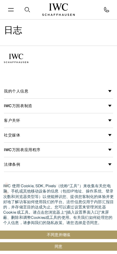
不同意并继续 (58, 234)
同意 (58, 246)
